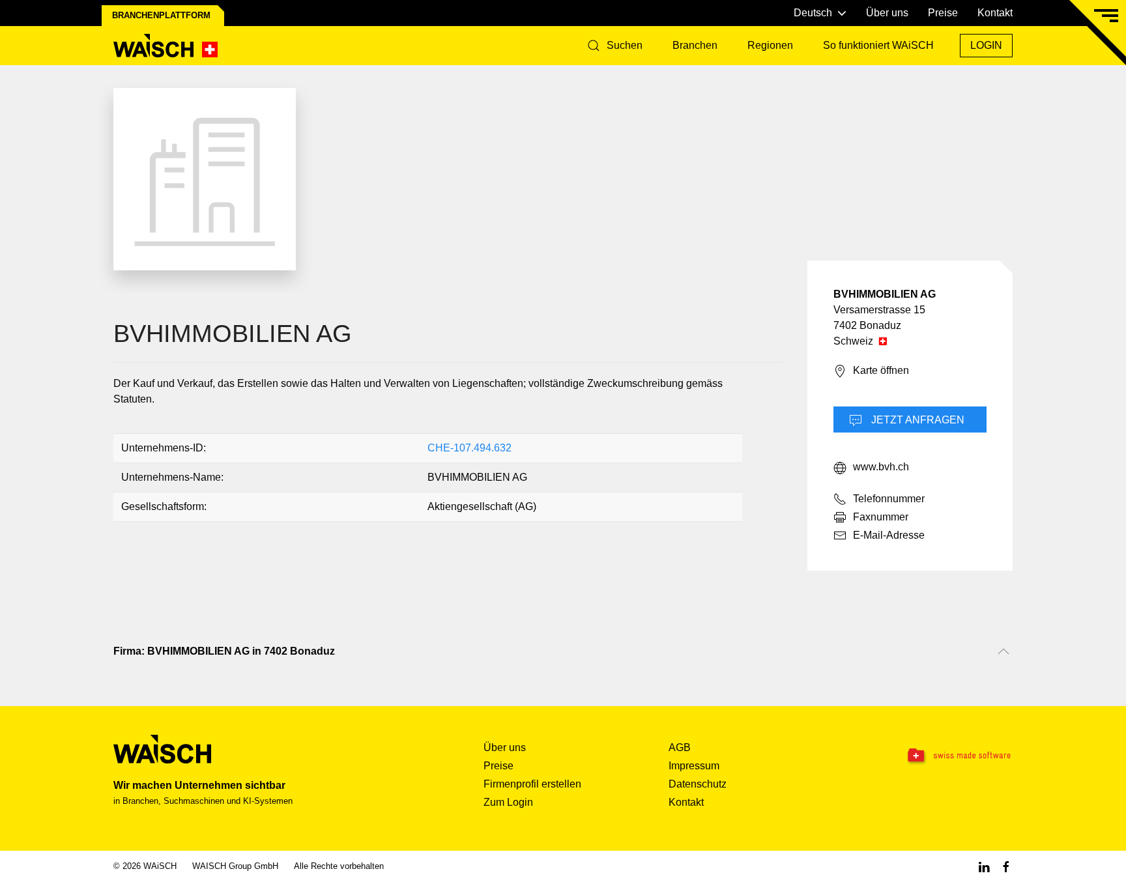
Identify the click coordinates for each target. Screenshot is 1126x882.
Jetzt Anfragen (916, 419)
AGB (680, 747)
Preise (943, 12)
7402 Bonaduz (867, 325)
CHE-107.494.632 (469, 447)
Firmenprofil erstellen (532, 784)
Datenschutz (698, 784)
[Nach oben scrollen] (1003, 651)
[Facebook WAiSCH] (1006, 866)
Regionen (770, 45)
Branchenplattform (161, 15)
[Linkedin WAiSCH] (983, 866)
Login (986, 45)
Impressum (694, 765)
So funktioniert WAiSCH (878, 45)
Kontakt (995, 12)
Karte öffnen (881, 370)
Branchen (694, 45)
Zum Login (508, 802)
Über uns (887, 12)
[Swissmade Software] (933, 756)
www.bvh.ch (881, 466)
